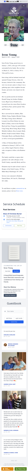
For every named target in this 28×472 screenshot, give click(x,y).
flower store (19, 191)
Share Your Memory (10, 295)
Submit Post (14, 322)
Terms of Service (18, 465)
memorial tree (21, 188)
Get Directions (8, 225)
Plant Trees (19, 225)
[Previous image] (3, 400)
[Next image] (25, 400)
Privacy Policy (10, 465)
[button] (14, 361)
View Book (7, 271)
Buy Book (16, 271)
